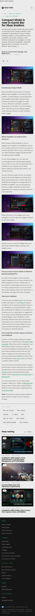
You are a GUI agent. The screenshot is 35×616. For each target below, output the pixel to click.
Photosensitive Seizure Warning (11, 556)
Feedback (4, 550)
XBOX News (5, 541)
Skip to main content (6, 1)
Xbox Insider (20, 418)
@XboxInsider (28, 383)
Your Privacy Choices (10, 607)
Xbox (22, 414)
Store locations (6, 578)
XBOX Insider (21, 410)
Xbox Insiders (24, 422)
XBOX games (5, 527)
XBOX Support (6, 544)
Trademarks (4, 611)
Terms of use (28, 609)
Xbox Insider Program (9, 422)
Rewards (4, 586)
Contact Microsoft (11, 609)
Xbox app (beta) (8, 418)
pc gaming (15, 414)
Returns (4, 572)
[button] (17, 125)
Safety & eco (21, 611)
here (20, 300)
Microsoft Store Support (9, 570)
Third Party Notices (12, 611)
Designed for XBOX (7, 600)
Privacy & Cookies (20, 609)
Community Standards (8, 553)
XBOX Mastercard (7, 589)
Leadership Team (7, 547)
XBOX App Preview (8, 410)
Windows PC (6, 377)
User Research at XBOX (8, 559)
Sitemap (4, 609)
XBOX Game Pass (7, 530)
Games (4, 597)
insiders (5, 414)
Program (5, 372)
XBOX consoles (6, 524)
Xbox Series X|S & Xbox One (21, 374)
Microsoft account (7, 567)
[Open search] (31, 7)
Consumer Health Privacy (22, 607)
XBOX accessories (7, 533)
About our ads (28, 611)
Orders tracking (6, 575)
